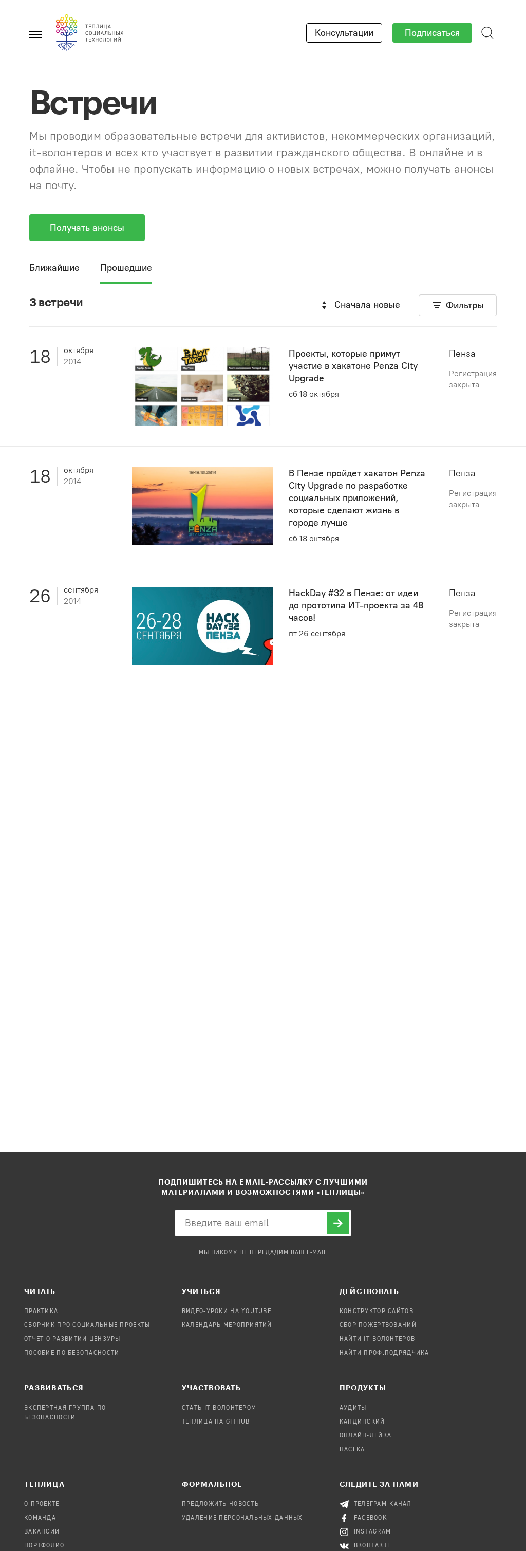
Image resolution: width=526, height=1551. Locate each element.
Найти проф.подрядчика (384, 1353)
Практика (41, 1311)
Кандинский (362, 1422)
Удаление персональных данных (242, 1518)
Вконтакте (372, 1546)
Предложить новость (220, 1504)
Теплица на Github (216, 1422)
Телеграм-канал (383, 1504)
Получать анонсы (87, 227)
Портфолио (44, 1546)
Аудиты (353, 1408)
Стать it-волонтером (219, 1408)
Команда (40, 1518)
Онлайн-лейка (365, 1436)
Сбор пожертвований (378, 1325)
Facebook (370, 1518)
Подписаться (432, 33)
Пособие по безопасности (71, 1353)
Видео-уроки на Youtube (226, 1311)
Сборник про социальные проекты (87, 1325)
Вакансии (42, 1532)
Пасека (352, 1450)
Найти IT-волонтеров (377, 1339)
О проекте (42, 1504)
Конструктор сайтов (377, 1311)
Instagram (372, 1532)
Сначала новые (367, 304)
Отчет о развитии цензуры (72, 1339)
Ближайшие (54, 267)
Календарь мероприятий (227, 1325)
